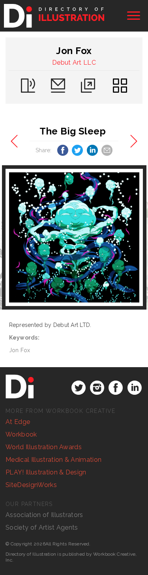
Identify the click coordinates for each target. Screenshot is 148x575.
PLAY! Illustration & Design (46, 472)
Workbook (21, 434)
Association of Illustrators (44, 515)
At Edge (18, 422)
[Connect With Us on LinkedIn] (134, 388)
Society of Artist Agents (42, 527)
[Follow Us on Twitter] (78, 388)
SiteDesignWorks (31, 485)
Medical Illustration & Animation (53, 459)
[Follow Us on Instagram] (97, 388)
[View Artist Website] (74, 237)
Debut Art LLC (74, 62)
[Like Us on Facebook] (116, 388)
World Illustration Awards (44, 447)
